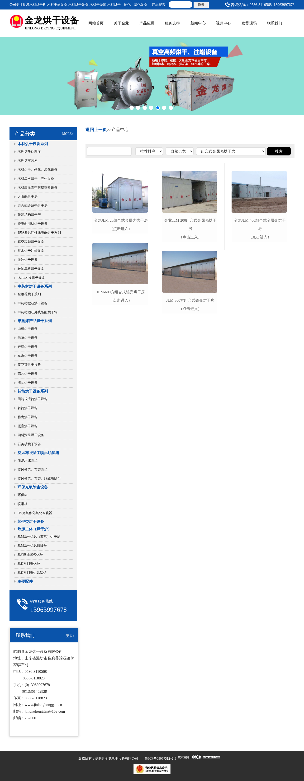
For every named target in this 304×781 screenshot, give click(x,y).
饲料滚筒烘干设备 (31, 435)
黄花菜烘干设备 (29, 364)
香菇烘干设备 (28, 346)
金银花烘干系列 (29, 294)
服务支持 (172, 23)
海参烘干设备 (28, 382)
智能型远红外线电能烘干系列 (39, 232)
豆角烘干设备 (28, 355)
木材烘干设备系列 (33, 144)
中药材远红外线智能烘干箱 (37, 312)
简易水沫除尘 (28, 460)
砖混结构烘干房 (29, 214)
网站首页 (96, 23)
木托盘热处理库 (29, 151)
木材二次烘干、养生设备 (36, 178)
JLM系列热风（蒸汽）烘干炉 (39, 536)
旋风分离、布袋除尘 (33, 469)
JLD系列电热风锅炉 (34, 573)
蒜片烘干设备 (28, 373)
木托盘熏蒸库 (28, 160)
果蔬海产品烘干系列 (35, 321)
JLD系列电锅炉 (29, 564)
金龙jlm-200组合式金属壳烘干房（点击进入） (190, 228)
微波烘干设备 (28, 260)
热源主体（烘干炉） (35, 529)
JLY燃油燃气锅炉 (30, 555)
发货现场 (249, 23)
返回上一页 (96, 129)
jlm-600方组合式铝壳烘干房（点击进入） (121, 296)
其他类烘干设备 (31, 521)
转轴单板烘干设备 (31, 269)
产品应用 (147, 23)
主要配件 (25, 581)
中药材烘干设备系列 (35, 286)
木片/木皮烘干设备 (31, 278)
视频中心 (223, 23)
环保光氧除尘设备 (33, 487)
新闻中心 (198, 23)
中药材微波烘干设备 (33, 303)
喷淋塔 (23, 504)
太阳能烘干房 (28, 196)
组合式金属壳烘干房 (33, 205)
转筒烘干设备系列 (33, 391)
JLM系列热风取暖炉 (32, 545)
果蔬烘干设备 (28, 337)
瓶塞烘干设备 (28, 426)
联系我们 (274, 23)
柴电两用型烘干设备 (33, 223)
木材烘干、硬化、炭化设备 (37, 169)
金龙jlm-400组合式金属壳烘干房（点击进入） (260, 228)
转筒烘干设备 (28, 408)
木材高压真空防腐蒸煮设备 (37, 187)
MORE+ (68, 134)
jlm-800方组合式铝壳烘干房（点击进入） (190, 304)
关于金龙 (121, 23)
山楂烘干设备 (28, 328)
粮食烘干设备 (28, 417)
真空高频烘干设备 (31, 241)
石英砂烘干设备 (29, 444)
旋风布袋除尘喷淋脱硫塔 (38, 453)
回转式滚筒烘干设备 (33, 399)
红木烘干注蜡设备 (31, 251)
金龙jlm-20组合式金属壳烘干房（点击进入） (121, 224)
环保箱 (23, 495)
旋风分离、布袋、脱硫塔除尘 (39, 478)
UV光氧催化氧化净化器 (35, 513)
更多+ (70, 636)
